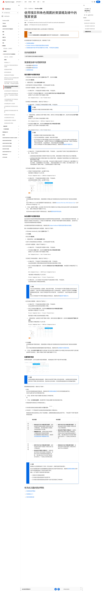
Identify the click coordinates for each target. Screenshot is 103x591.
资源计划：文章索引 (8, 57)
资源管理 (4, 51)
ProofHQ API (5, 154)
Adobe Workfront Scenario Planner (10, 137)
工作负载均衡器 (6, 129)
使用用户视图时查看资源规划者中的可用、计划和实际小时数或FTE (11, 95)
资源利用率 (5, 126)
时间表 (4, 134)
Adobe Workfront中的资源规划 (9, 54)
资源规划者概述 (30, 43)
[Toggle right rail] (83, 5)
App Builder (5, 157)
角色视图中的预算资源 (90, 28)
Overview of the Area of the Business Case (65, 202)
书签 (86, 15)
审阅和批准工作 (5, 132)
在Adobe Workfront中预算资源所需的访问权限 (37, 45)
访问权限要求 (87, 20)
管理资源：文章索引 (7, 48)
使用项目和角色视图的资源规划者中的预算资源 (11, 87)
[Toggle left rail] (19, 5)
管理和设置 (4, 26)
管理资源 (4, 45)
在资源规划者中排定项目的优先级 (11, 107)
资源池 (5, 59)
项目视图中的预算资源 (90, 26)
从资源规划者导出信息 (9, 117)
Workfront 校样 (6, 148)
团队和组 (4, 40)
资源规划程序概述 (30, 491)
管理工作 (4, 37)
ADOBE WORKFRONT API (7, 151)
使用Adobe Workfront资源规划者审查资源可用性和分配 (11, 78)
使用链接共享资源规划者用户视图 (11, 111)
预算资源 (35, 65)
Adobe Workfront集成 (7, 146)
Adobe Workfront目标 (7, 140)
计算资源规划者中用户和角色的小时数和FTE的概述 (11, 100)
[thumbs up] (55, 589)
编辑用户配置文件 (67, 144)
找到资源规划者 (30, 497)
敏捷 (3, 31)
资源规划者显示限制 (8, 123)
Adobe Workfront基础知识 (8, 28)
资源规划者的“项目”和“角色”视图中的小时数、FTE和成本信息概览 (42, 47)
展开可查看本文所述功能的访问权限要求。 (35, 56)
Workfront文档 (6, 20)
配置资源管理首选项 (56, 211)
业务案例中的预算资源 (63, 348)
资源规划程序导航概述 (9, 75)
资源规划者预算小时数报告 (10, 120)
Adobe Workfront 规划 (7, 143)
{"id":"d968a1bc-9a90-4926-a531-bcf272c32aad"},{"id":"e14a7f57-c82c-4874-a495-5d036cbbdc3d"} (46, 22)
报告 (3, 42)
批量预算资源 (29, 70)
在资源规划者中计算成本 (9, 103)
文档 (25, 8)
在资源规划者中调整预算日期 (41, 436)
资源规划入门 (29, 494)
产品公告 (4, 23)
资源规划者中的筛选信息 (9, 114)
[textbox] (10, 12)
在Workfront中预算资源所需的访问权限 (11, 66)
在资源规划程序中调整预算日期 (11, 91)
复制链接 (91, 15)
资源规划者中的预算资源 (89, 23)
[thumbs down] (58, 589)
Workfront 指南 (38, 8)
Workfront (30, 8)
